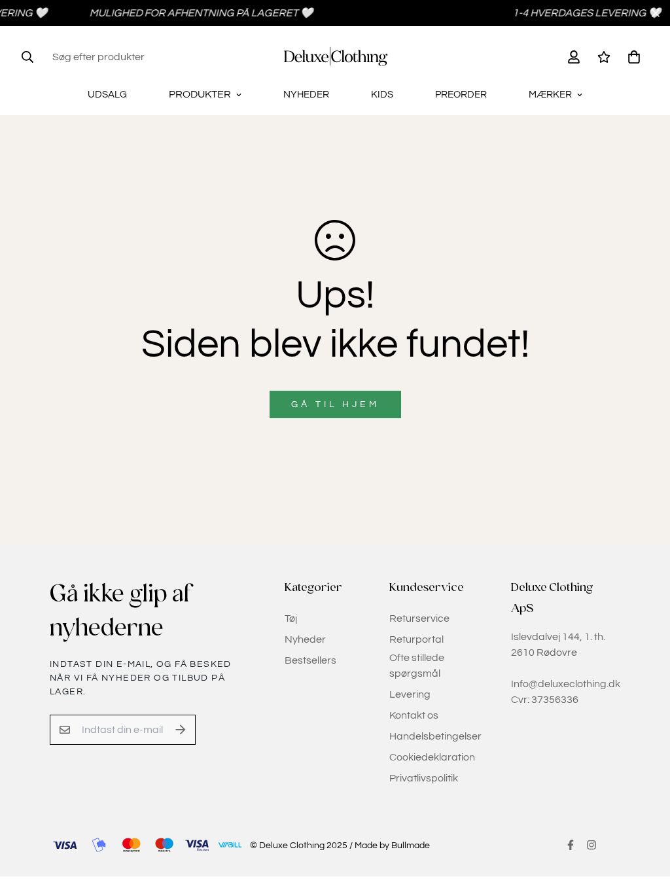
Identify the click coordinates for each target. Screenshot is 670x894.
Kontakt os (413, 715)
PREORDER (461, 94)
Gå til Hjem (335, 404)
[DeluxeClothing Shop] (335, 56)
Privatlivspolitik (423, 778)
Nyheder (305, 639)
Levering (410, 694)
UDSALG (107, 94)
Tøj (291, 618)
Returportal (416, 639)
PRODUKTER (200, 94)
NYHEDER (306, 94)
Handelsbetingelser (435, 736)
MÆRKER (550, 94)
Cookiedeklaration (432, 757)
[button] (631, 57)
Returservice (419, 618)
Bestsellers (310, 660)
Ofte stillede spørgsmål (416, 666)
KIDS (382, 94)
